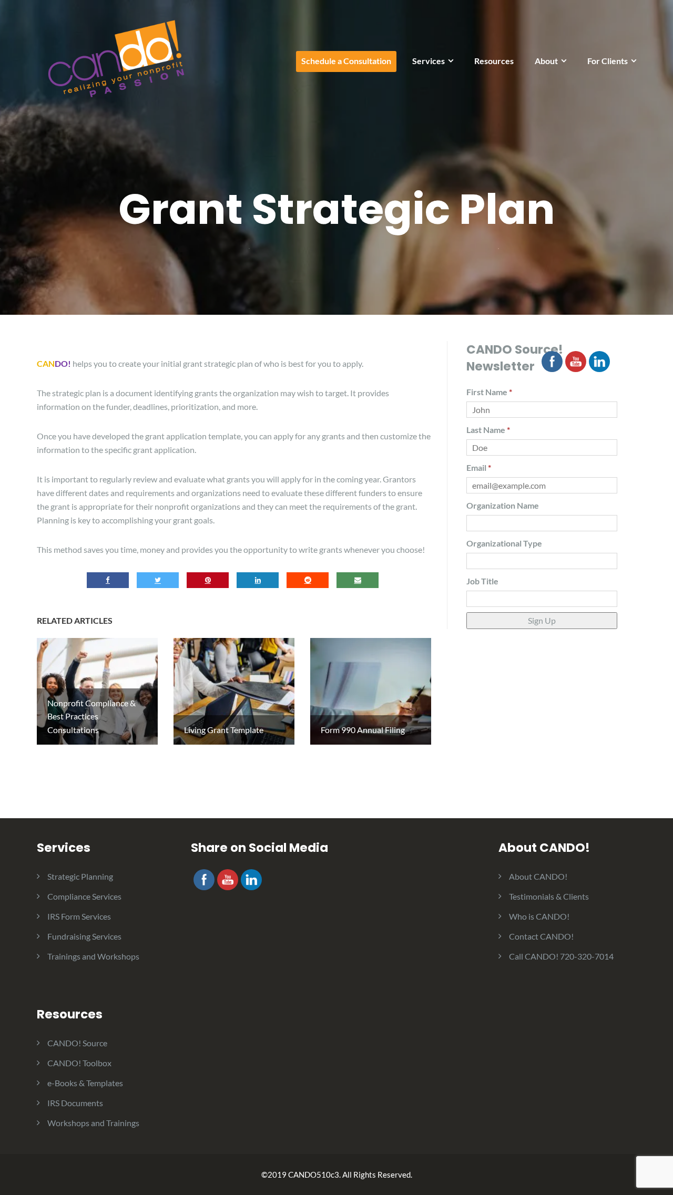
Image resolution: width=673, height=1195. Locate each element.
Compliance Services (84, 896)
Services (428, 61)
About (546, 61)
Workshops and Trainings (93, 1123)
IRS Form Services (79, 916)
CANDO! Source (77, 1043)
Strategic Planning (80, 876)
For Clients (607, 61)
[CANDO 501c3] (116, 58)
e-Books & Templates (85, 1083)
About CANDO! (538, 876)
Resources (494, 61)
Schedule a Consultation (346, 61)
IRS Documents (75, 1103)
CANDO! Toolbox (79, 1063)
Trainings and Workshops (93, 956)
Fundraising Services (84, 936)
